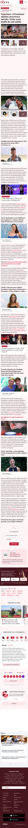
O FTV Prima (5, 793)
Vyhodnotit (14, 543)
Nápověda (16, 805)
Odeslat (23, 579)
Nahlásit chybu (6, 810)
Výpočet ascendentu (19, 781)
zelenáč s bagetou (21, 204)
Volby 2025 (15, 778)
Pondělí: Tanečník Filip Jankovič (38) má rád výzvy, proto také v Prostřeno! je (13, 143)
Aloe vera (19, 779)
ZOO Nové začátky (14, 776)
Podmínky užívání (7, 801)
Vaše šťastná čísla (20, 672)
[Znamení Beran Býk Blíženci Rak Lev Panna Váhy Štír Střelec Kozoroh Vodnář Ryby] (15, 579)
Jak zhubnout (6, 773)
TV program (8, 775)
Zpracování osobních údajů (18, 802)
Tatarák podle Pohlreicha (11, 779)
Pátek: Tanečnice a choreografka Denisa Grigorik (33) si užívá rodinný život (14, 453)
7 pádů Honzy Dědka (8, 778)
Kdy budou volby (7, 776)
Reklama (5, 797)
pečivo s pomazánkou (18, 329)
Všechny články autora (15, 556)
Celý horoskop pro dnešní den (11, 664)
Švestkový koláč (22, 783)
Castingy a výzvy (17, 797)
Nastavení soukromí (18, 810)
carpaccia (9, 507)
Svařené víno (20, 778)
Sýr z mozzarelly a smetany (11, 535)
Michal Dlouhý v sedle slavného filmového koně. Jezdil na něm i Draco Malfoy (11, 621)
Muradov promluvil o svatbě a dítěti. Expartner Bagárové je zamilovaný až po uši (13, 350)
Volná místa (5, 795)
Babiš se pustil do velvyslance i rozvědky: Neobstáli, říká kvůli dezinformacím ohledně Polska (14, 758)
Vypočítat (14, 703)
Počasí (21, 775)
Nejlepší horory (21, 773)
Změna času (13, 775)
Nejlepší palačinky (14, 783)
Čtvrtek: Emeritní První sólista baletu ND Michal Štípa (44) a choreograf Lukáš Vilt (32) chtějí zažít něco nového (12, 372)
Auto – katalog (21, 776)
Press (15, 795)
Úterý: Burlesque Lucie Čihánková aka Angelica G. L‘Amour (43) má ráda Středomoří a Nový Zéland (13, 220)
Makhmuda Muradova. (15, 316)
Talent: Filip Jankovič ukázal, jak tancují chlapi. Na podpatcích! (12, 199)
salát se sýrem (11, 412)
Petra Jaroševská (5, 11)
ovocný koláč (17, 414)
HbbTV (4, 799)
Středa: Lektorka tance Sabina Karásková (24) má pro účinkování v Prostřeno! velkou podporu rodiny (13, 289)
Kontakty (16, 799)
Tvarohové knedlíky (6, 783)
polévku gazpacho (17, 250)
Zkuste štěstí (13, 681)
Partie (18, 775)
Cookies (4, 805)
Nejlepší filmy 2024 (13, 773)
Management (17, 793)
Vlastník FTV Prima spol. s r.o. (7, 808)
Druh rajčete (8, 539)
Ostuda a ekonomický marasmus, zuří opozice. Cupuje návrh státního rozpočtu (13, 744)
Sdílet (23, 9)
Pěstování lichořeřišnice (10, 781)
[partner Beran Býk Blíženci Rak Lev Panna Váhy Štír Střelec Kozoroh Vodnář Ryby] (19, 699)
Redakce (16, 807)
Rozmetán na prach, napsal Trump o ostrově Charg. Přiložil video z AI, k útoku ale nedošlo (13, 751)
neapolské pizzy (15, 509)
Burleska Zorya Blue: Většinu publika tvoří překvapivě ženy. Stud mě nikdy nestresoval (14, 263)
